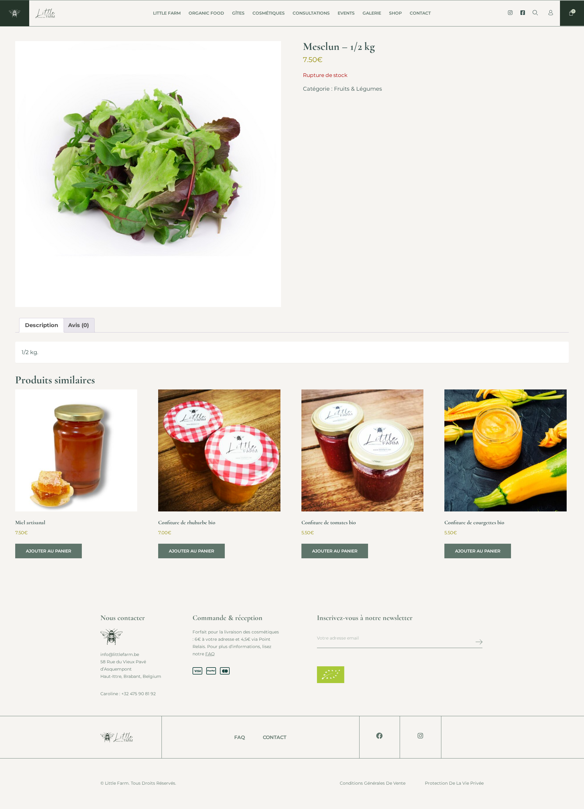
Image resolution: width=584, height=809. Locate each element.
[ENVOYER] (465, 642)
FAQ (210, 654)
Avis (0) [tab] (78, 325)
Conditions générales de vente (372, 783)
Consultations (311, 13)
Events (346, 13)
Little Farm (167, 13)
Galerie (372, 13)
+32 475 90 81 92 (138, 693)
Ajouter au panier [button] (48, 551)
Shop (395, 13)
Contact (420, 13)
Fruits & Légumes (358, 88)
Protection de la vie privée (454, 783)
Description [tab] (41, 325)
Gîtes (238, 13)
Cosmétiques (268, 13)
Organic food (206, 13)
